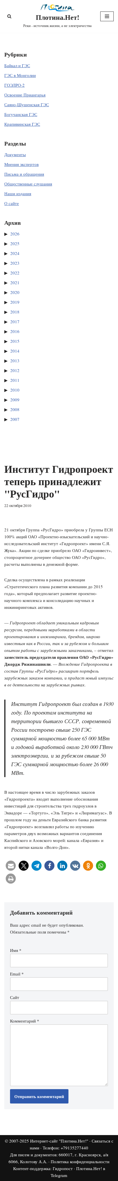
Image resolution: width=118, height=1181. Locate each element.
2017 (14, 321)
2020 (14, 292)
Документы (15, 154)
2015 (14, 341)
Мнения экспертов (21, 164)
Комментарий (24, 1021)
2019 (14, 302)
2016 (14, 331)
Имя (15, 950)
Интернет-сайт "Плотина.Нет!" (59, 1141)
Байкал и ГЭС (17, 65)
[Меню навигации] (107, 16)
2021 (14, 282)
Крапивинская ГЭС (22, 124)
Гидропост (63, 1168)
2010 (14, 390)
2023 (14, 263)
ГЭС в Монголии (20, 75)
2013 (14, 360)
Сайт (14, 997)
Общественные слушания (28, 184)
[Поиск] (9, 16)
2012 (14, 370)
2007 (14, 419)
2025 (14, 243)
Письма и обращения (24, 174)
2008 (14, 409)
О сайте (11, 203)
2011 (14, 380)
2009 (14, 399)
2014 (14, 351)
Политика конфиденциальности (80, 1161)
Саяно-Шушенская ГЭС (26, 104)
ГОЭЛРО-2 (14, 85)
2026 (14, 234)
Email (17, 974)
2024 (14, 253)
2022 (14, 273)
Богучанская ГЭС (20, 114)
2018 (14, 312)
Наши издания (17, 193)
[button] (11, 866)
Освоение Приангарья (25, 95)
